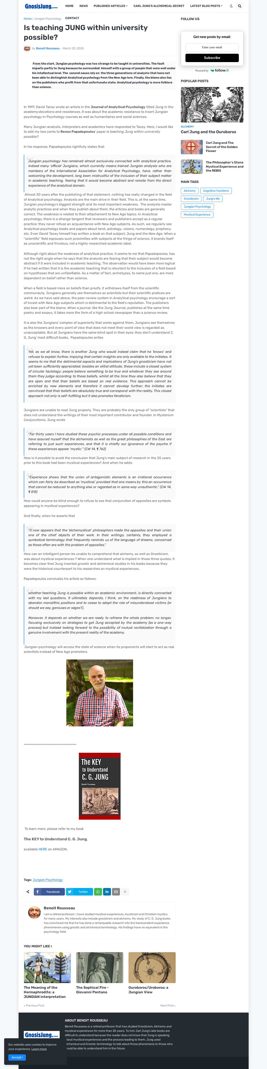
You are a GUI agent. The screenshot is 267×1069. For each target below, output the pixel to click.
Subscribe (212, 58)
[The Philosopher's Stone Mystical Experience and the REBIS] (192, 166)
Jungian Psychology (48, 18)
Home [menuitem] (69, 6)
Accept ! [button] (17, 1057)
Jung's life (213, 198)
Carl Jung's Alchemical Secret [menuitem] (159, 6)
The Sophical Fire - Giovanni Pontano (92, 989)
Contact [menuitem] (72, 18)
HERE (43, 849)
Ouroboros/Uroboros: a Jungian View (148, 989)
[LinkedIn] (107, 892)
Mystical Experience (197, 214)
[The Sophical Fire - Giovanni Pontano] (99, 967)
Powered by (202, 70)
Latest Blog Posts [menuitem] (205, 6)
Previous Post (35, 1005)
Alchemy (190, 191)
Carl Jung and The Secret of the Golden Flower (222, 147)
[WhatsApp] (98, 892)
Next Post (167, 1005)
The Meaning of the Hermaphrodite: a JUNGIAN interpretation (45, 992)
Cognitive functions (216, 191)
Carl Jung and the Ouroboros (208, 131)
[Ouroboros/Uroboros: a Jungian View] (152, 967)
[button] (231, 6)
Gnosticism (191, 198)
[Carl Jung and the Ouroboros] (212, 104)
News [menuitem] (83, 6)
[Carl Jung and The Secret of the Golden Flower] (192, 147)
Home (28, 18)
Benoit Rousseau (59, 908)
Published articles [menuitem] (109, 6)
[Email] (116, 892)
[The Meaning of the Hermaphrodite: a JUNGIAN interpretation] (47, 967)
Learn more (39, 1049)
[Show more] (125, 892)
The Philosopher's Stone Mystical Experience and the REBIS (224, 166)
